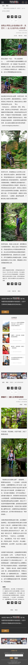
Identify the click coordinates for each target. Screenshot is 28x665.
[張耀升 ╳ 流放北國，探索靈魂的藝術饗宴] (14, 338)
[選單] (2, 2)
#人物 (15, 35)
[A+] (15, 20)
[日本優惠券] (14, 375)
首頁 (3, 5)
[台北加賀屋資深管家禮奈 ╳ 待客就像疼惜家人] (14, 360)
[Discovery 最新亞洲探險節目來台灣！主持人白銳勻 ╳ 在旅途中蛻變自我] (14, 326)
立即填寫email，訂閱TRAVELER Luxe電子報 (14, 653)
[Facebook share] (8, 16)
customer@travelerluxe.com (14, 663)
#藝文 (25, 35)
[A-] (12, 20)
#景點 (21, 404)
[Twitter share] (12, 16)
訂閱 (5, 312)
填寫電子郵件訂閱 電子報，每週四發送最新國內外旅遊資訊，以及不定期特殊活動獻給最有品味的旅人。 (13, 301)
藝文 (7, 5)
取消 (16, 658)
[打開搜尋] (23, 2)
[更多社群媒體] (26, 2)
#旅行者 (20, 35)
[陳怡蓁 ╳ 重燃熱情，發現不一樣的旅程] (14, 349)
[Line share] (19, 16)
